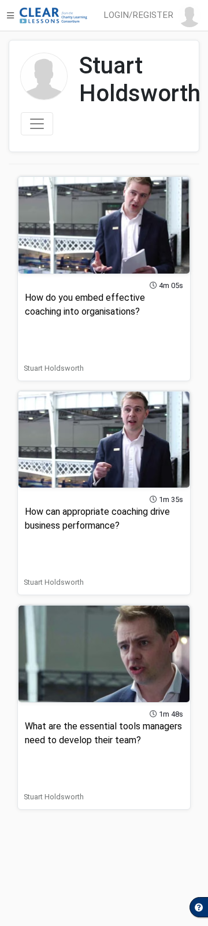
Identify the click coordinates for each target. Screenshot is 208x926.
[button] (154, 15)
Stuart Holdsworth (54, 368)
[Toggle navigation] (37, 123)
